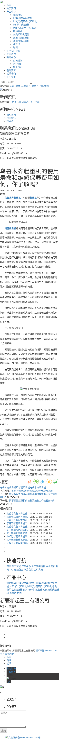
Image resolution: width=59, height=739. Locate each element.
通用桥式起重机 (21, 40)
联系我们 (11, 73)
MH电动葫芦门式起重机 (25, 27)
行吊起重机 (43, 85)
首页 (9, 5)
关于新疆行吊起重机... (18, 529)
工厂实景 (11, 76)
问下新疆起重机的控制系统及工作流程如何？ (32, 500)
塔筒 (15, 47)
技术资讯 (17, 67)
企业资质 (11, 54)
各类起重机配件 (21, 34)
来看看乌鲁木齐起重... (18, 513)
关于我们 (11, 8)
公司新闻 (17, 60)
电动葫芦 (17, 31)
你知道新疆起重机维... (18, 536)
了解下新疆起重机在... (18, 542)
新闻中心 (11, 57)
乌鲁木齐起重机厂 (9, 487)
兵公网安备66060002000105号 (24, 737)
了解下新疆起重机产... (18, 523)
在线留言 (11, 70)
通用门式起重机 (21, 37)
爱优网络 (9, 653)
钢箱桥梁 (17, 14)
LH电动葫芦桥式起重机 (25, 21)
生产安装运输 (13, 50)
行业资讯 (17, 63)
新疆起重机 (15, 85)
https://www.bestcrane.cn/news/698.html (32, 490)
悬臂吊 (16, 44)
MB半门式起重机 (21, 24)
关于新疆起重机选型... (18, 539)
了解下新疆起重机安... (18, 520)
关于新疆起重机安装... (18, 533)
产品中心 (11, 11)
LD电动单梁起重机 (22, 18)
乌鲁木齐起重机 (29, 85)
